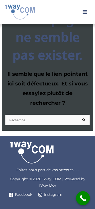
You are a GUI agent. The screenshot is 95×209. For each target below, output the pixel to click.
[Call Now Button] (83, 198)
